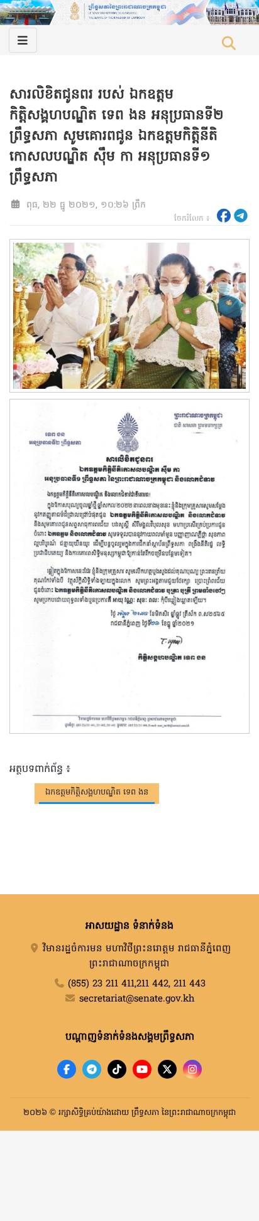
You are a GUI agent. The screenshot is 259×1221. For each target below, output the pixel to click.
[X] (167, 1069)
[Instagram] (192, 1069)
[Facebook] (66, 1069)
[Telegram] (91, 1069)
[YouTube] (142, 1069)
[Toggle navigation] (23, 40)
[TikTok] (116, 1069)
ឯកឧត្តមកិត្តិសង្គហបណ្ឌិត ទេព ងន (96, 792)
